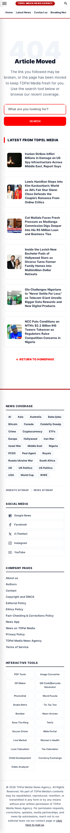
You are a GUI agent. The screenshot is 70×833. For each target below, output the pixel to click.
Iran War (49, 438)
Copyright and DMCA (20, 596)
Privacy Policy (15, 634)
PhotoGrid (20, 695)
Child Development (20, 758)
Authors (11, 584)
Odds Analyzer (20, 766)
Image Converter (50, 674)
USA (11, 475)
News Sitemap (43, 490)
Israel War (14, 445)
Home (9, 12)
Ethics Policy (14, 609)
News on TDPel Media (20, 628)
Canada (29, 424)
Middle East (35, 445)
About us (12, 578)
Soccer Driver (20, 731)
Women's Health (50, 740)
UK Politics (25, 467)
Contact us (40, 12)
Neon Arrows (50, 713)
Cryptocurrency (32, 431)
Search (35, 121)
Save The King (20, 722)
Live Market (20, 740)
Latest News (23, 12)
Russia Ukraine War (20, 460)
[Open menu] (4, 3)
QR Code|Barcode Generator (50, 685)
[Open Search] (65, 3)
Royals (46, 453)
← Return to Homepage (35, 359)
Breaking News (59, 12)
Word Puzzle (50, 695)
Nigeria (53, 445)
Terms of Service (17, 647)
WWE (43, 475)
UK (10, 467)
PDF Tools (20, 674)
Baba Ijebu (54, 416)
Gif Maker (20, 683)
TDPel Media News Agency (35, 3)
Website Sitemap (17, 490)
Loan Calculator (20, 749)
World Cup (27, 475)
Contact (11, 590)
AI (9, 416)
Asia (20, 416)
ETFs (52, 431)
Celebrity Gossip (50, 424)
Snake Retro (20, 704)
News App (12, 621)
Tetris (50, 722)
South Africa (47, 460)
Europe (12, 438)
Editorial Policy (16, 603)
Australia (35, 416)
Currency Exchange (50, 758)
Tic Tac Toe (50, 704)
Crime (12, 431)
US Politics (45, 467)
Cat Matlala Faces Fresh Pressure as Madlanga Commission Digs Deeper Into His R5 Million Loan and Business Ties (43, 226)
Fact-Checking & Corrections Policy (30, 615)
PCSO (12, 453)
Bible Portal (50, 731)
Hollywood (30, 438)
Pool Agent (29, 453)
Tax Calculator (50, 749)
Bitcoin (12, 424)
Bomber (20, 713)
